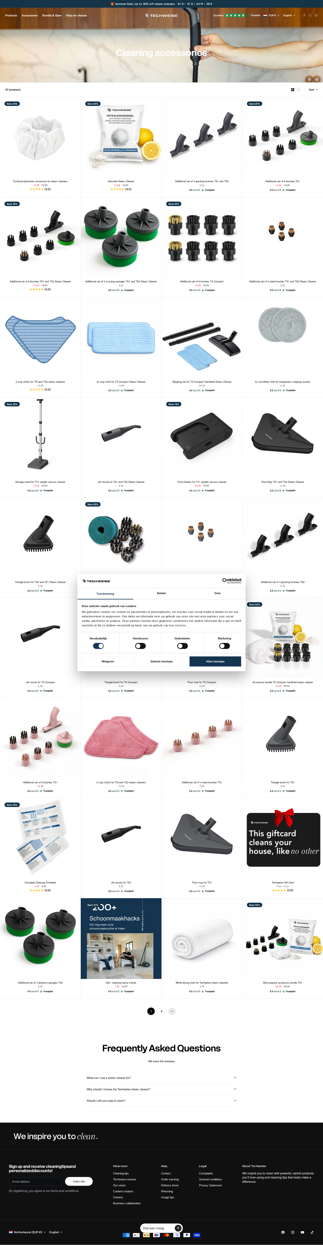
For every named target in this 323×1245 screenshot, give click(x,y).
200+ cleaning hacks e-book (121, 983)
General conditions (210, 1179)
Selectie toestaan (161, 661)
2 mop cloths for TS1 (40, 382)
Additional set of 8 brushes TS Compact (202, 282)
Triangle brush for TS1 (283, 783)
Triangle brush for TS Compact (121, 682)
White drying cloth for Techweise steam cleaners (202, 983)
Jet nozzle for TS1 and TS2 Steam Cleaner (121, 482)
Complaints (206, 1173)
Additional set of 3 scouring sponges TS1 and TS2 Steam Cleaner (121, 282)
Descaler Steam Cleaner (121, 181)
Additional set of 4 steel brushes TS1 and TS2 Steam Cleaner (282, 282)
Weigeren (108, 661)
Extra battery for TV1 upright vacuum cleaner (202, 482)
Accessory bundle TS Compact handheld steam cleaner (283, 682)
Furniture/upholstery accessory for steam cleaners (40, 181)
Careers (118, 1197)
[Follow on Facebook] (283, 1232)
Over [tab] (217, 593)
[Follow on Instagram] (293, 1232)
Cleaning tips (121, 1173)
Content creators (123, 1191)
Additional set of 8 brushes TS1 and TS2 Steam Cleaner (40, 282)
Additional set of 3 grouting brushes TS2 (282, 582)
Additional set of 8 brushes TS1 (283, 181)
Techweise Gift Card (283, 883)
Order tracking (170, 1179)
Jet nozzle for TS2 (121, 883)
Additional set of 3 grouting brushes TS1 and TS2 (202, 181)
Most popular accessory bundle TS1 (282, 983)
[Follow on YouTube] (302, 1232)
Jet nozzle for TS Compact (40, 682)
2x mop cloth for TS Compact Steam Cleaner (121, 382)
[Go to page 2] (172, 1011)
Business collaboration (127, 1203)
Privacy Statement (210, 1185)
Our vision (119, 1185)
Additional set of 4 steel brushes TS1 (202, 783)
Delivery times (170, 1185)
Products (11, 15)
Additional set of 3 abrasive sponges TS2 (40, 983)
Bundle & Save (51, 15)
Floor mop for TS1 (202, 883)
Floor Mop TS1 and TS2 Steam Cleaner (282, 482)
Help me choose (76, 15)
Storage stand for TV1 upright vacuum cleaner (40, 482)
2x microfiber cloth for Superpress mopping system (282, 382)
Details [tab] (161, 593)
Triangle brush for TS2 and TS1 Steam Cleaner (40, 582)
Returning (167, 1191)
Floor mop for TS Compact (201, 682)
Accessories (30, 15)
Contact (166, 1173)
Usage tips (167, 1197)
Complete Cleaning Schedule (40, 883)
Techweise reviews (124, 1179)
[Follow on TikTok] (312, 1232)
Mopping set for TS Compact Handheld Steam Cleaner (202, 382)
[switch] (140, 646)
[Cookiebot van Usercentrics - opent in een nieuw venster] (225, 581)
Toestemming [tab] (105, 593)
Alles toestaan (215, 661)
